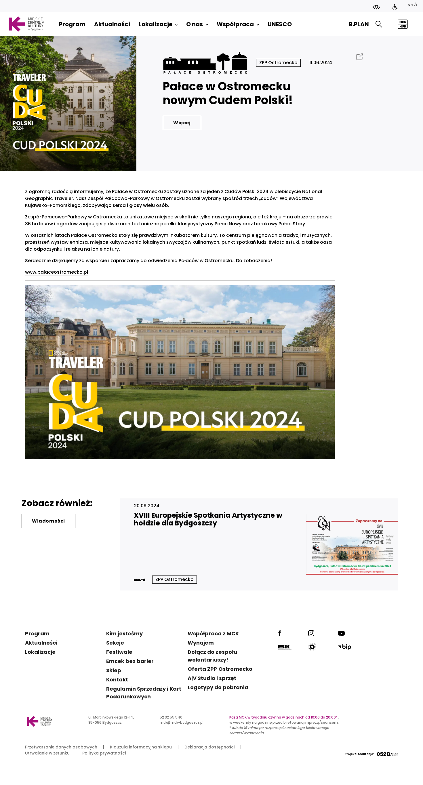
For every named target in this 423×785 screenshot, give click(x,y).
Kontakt (117, 679)
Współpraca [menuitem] (235, 24)
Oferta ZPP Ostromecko (220, 668)
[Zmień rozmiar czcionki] (412, 5)
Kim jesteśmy (124, 633)
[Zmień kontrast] (376, 7)
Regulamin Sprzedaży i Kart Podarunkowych (143, 692)
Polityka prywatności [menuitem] (104, 753)
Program (37, 633)
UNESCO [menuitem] (280, 24)
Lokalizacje (40, 652)
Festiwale (119, 652)
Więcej (182, 122)
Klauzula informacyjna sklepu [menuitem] (141, 747)
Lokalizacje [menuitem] (155, 24)
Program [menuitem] (72, 24)
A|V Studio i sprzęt (212, 678)
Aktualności (41, 642)
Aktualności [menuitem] (112, 24)
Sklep (113, 670)
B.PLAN (359, 24)
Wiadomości (48, 521)
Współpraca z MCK (213, 633)
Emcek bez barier (130, 661)
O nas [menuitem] (194, 24)
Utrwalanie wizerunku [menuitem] (47, 753)
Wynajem (201, 642)
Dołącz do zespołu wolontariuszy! (212, 655)
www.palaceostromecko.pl (56, 272)
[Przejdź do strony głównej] (26, 24)
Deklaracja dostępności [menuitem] (209, 747)
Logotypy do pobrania (218, 687)
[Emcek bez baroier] (395, 7)
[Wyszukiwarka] (378, 24)
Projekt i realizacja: (359, 754)
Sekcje (115, 642)
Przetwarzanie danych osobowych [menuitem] (61, 747)
